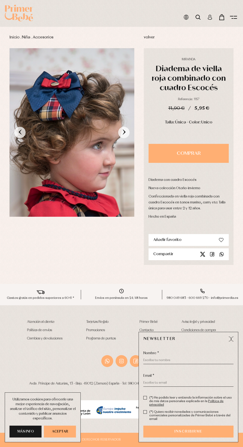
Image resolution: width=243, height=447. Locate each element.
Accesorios (43, 37)
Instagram (121, 361)
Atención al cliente (41, 322)
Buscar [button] (198, 17)
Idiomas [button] (186, 17)
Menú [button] (233, 17)
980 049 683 (137, 383)
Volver (149, 37)
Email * (148, 375)
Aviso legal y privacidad (198, 322)
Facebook (212, 254)
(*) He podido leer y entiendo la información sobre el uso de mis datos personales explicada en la (190, 401)
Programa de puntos (101, 338)
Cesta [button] (221, 17)
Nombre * (151, 353)
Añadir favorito (167, 240)
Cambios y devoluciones (44, 338)
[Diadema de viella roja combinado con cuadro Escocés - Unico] (71, 132)
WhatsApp (107, 361)
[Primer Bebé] (19, 13)
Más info (25, 431)
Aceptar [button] (60, 431)
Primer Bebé (149, 322)
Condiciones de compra (199, 330)
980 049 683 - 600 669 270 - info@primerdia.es (202, 298)
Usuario (210, 17)
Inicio (14, 37)
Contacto (147, 330)
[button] (231, 339)
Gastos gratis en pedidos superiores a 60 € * (40, 298)
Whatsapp (221, 254)
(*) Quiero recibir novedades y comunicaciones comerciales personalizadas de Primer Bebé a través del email (189, 415)
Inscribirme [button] (188, 431)
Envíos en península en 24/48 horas (121, 298)
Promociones (95, 330)
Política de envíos (39, 330)
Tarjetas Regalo (97, 322)
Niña (26, 37)
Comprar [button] (189, 153)
